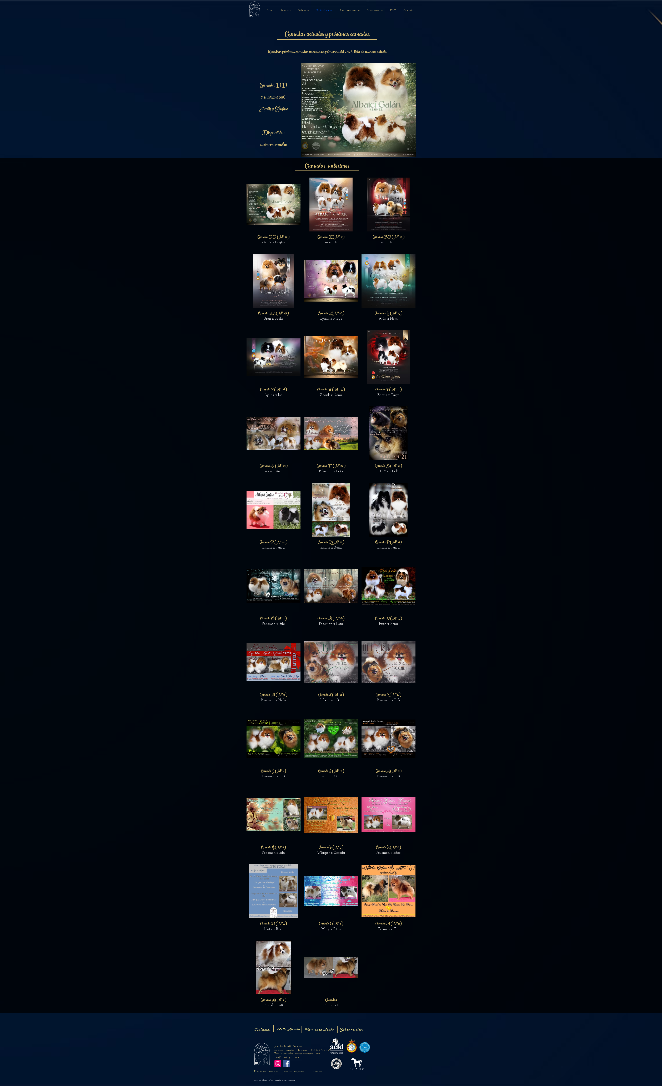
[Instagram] (277, 1063)
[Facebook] (286, 1063)
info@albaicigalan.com (287, 1057)
